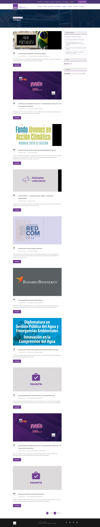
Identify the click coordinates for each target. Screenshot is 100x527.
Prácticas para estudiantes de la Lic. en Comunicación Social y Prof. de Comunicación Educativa (75, 44)
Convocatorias (34, 56)
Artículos (32, 108)
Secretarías (51, 6)
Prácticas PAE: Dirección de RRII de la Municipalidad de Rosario (37, 150)
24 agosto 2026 (22, 56)
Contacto (75, 6)
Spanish (72, 1)
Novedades (81, 6)
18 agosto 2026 (22, 251)
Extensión (70, 6)
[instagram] (73, 522)
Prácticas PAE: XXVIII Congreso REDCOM (30, 248)
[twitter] (69, 522)
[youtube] (77, 522)
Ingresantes (40, 1)
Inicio (44, 450)
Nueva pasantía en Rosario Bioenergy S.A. (30, 300)
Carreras (45, 6)
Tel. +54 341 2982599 (42, 522)
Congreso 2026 (82, 1)
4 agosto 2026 (21, 496)
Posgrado (64, 6)
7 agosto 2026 (21, 450)
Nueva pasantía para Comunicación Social (31, 494)
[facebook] (66, 522)
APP (28, 56)
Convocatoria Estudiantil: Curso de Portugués (32, 53)
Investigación (58, 6)
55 (57, 513)
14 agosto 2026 (22, 352)
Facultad (40, 6)
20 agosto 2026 (22, 152)
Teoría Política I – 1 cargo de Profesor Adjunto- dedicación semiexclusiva (75, 52)
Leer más (17, 65)
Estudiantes (46, 1)
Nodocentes (58, 1)
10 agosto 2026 (22, 398)
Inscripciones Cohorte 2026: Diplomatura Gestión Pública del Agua (38, 349)
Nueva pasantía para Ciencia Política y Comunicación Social (36, 395)
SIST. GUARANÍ (65, 1)
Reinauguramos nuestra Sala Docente (73, 36)
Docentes (52, 1)
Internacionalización (43, 56)
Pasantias (40, 302)
